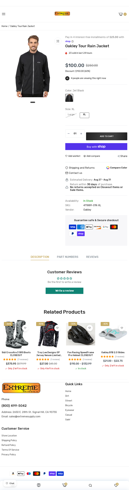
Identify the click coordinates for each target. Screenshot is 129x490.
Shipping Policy (9, 440)
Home (5, 26)
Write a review (64, 290)
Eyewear (69, 410)
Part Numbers (67, 257)
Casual (68, 415)
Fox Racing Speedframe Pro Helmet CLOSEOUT (80, 354)
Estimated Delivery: (81, 179)
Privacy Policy (9, 454)
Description (40, 257)
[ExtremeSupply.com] (62, 14)
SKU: (68, 205)
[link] (25, 328)
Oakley (87, 209)
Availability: (72, 201)
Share (123, 156)
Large (71, 114)
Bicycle (69, 405)
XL (84, 114)
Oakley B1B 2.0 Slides (113, 352)
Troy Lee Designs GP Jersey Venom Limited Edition (48, 354)
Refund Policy (9, 445)
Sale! (67, 419)
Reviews (92, 257)
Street (68, 400)
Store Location (9, 435)
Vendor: (69, 209)
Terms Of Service (10, 450)
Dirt (67, 396)
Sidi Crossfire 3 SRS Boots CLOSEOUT (16, 354)
